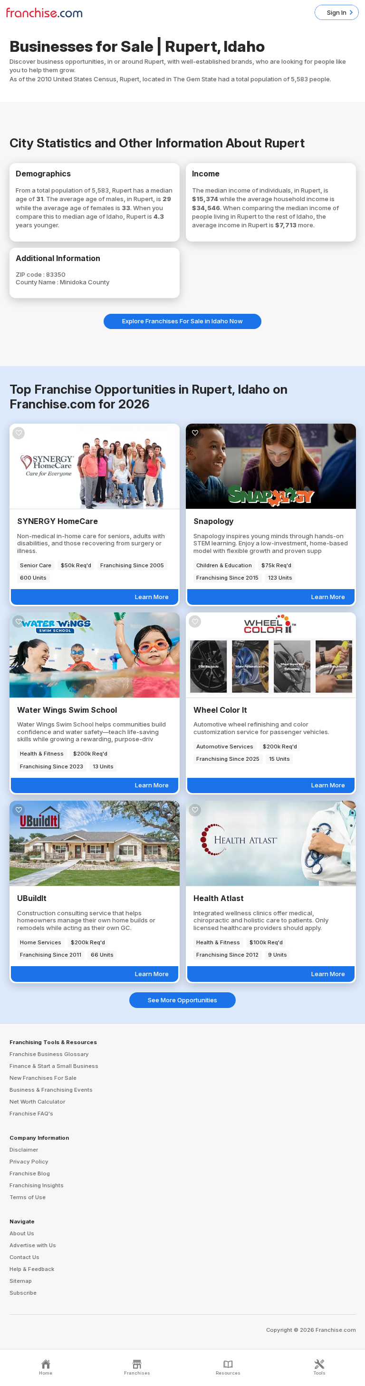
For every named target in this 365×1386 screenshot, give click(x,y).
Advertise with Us (33, 1245)
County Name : (38, 282)
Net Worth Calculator (37, 1101)
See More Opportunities (182, 1000)
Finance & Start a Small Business (54, 1066)
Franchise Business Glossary (49, 1054)
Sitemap (21, 1281)
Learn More (152, 597)
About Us (22, 1233)
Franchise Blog (30, 1173)
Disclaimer (24, 1149)
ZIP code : (31, 274)
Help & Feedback (32, 1269)
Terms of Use (28, 1197)
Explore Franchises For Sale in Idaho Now (182, 321)
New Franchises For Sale (43, 1078)
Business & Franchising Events (51, 1089)
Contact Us (24, 1257)
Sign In (336, 12)
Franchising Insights (37, 1185)
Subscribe (23, 1292)
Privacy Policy (29, 1161)
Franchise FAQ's (31, 1113)
